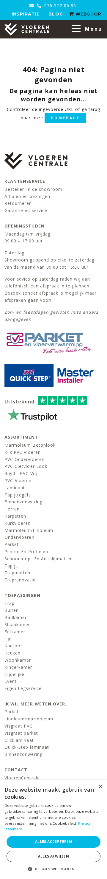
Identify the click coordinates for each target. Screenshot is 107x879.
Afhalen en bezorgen (27, 196)
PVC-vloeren (18, 480)
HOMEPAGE (65, 117)
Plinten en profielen (26, 551)
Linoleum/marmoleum (28, 719)
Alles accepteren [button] (53, 841)
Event (10, 681)
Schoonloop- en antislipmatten (38, 558)
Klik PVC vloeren (22, 452)
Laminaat (14, 487)
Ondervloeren (19, 537)
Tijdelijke (14, 674)
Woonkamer (17, 660)
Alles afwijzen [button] (53, 856)
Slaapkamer (17, 624)
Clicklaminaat (19, 740)
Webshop (87, 14)
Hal (8, 639)
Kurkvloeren (17, 523)
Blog (55, 14)
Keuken (12, 653)
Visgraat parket (21, 733)
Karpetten (15, 516)
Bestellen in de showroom (33, 189)
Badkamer (15, 617)
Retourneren (18, 203)
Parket (11, 544)
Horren (12, 509)
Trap (9, 603)
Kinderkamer (18, 667)
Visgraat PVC (18, 726)
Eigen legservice (23, 688)
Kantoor (13, 646)
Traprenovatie (20, 580)
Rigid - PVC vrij (20, 473)
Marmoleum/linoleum (28, 530)
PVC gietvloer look (25, 466)
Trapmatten (17, 572)
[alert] (53, 829)
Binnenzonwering (23, 502)
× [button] (100, 786)
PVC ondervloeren (24, 459)
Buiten (11, 610)
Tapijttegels (17, 495)
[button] (53, 869)
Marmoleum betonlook (30, 445)
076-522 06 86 (59, 5)
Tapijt (10, 566)
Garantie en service (25, 210)
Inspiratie (26, 14)
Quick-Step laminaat (26, 747)
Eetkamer (14, 632)
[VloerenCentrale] (26, 29)
